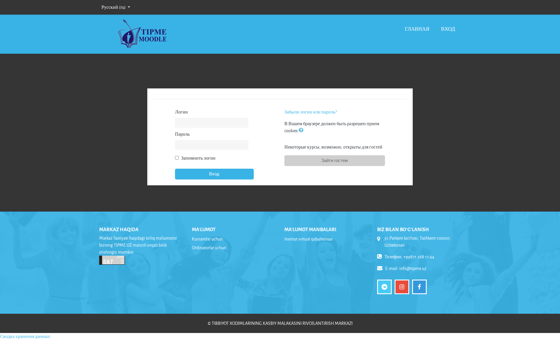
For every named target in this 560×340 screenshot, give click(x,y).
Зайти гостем (334, 160)
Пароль (182, 134)
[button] (302, 130)
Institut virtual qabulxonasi (308, 239)
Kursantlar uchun (207, 239)
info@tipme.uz (412, 268)
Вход (448, 28)
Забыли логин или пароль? (310, 112)
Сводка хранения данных (25, 336)
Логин (181, 112)
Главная (417, 28)
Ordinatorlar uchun (209, 248)
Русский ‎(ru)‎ (114, 7)
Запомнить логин (198, 158)
